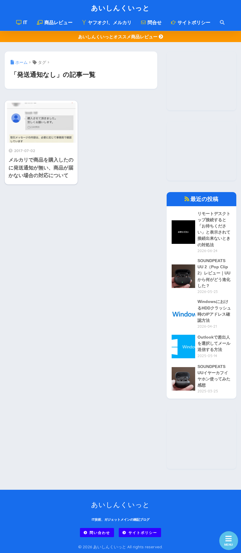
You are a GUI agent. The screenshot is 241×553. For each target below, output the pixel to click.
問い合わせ (100, 532)
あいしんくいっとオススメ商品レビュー (118, 36)
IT (24, 22)
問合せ (154, 22)
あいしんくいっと (120, 8)
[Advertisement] (201, 80)
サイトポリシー (193, 22)
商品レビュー (58, 22)
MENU (228, 544)
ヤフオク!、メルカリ (109, 22)
